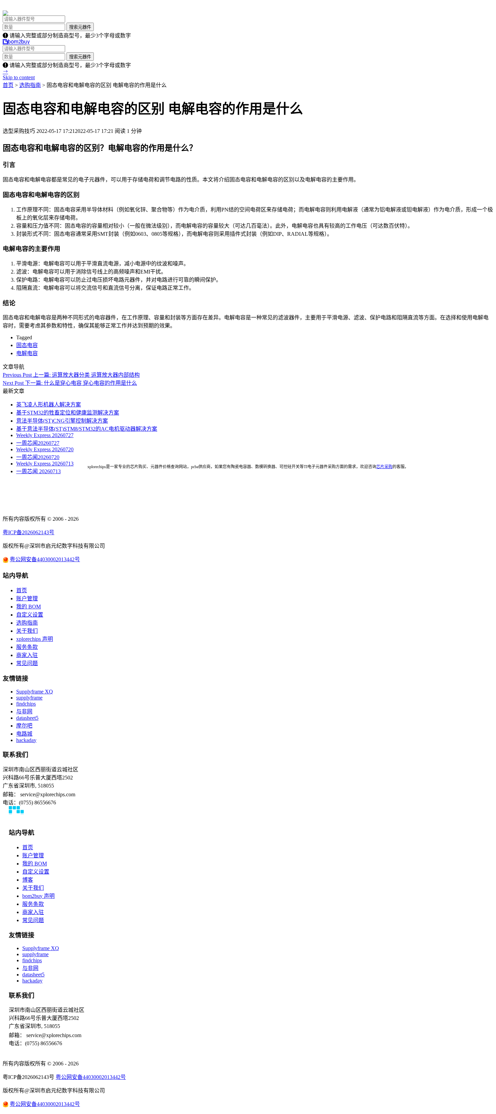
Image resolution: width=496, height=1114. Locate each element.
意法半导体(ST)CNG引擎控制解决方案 (62, 421)
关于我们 (27, 631)
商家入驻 (27, 655)
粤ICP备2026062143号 (28, 532)
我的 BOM (28, 606)
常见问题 (27, 663)
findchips (26, 704)
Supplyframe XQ (34, 691)
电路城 (24, 734)
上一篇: (71, 375)
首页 (8, 85)
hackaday (26, 740)
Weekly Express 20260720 (45, 449)
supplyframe (29, 698)
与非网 (24, 711)
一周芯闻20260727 (37, 443)
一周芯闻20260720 (37, 457)
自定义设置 (29, 615)
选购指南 (30, 85)
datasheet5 (27, 718)
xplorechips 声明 (34, 639)
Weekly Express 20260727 (45, 435)
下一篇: (70, 383)
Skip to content (19, 77)
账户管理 (27, 598)
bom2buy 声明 (38, 896)
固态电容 (27, 345)
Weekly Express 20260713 (45, 463)
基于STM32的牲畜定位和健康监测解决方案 (67, 413)
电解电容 (27, 353)
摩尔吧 (24, 726)
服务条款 (27, 647)
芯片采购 (384, 466)
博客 (27, 880)
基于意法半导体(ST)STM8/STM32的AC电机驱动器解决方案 (86, 429)
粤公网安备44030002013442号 (45, 559)
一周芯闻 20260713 (38, 471)
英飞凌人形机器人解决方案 (48, 404)
